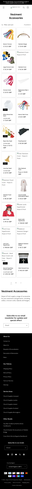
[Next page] (21, 283)
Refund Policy (7, 373)
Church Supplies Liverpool (11, 396)
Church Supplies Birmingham (11, 412)
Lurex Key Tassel (7, 168)
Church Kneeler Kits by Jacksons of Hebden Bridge (15, 431)
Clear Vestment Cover (22, 169)
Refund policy (27, 479)
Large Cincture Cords (8, 67)
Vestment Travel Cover (7, 195)
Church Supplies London (10, 400)
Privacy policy (7, 482)
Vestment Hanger (22, 44)
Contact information (17, 485)
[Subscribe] (27, 325)
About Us (6, 345)
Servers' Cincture (7, 44)
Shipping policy (25, 482)
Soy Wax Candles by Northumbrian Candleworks (13, 425)
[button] (4, 8)
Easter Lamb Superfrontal (21, 220)
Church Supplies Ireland (10, 404)
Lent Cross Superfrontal (6, 244)
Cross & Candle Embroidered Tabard (23, 195)
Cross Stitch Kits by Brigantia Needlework (15, 436)
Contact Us (6, 341)
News (5, 357)
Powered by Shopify (17, 479)
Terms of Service (8, 381)
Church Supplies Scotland (10, 408)
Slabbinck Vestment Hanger (23, 244)
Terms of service (17, 482)
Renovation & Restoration (10, 353)
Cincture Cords (7, 90)
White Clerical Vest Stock (8, 115)
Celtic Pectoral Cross (23, 268)
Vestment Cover (22, 67)
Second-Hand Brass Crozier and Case (8, 268)
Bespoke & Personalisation (11, 349)
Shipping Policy (7, 368)
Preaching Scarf (22, 141)
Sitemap (5, 385)
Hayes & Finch (9, 479)
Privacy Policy (7, 376)
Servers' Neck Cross (23, 114)
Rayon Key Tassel (7, 141)
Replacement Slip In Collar (23, 90)
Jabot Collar (6, 219)
